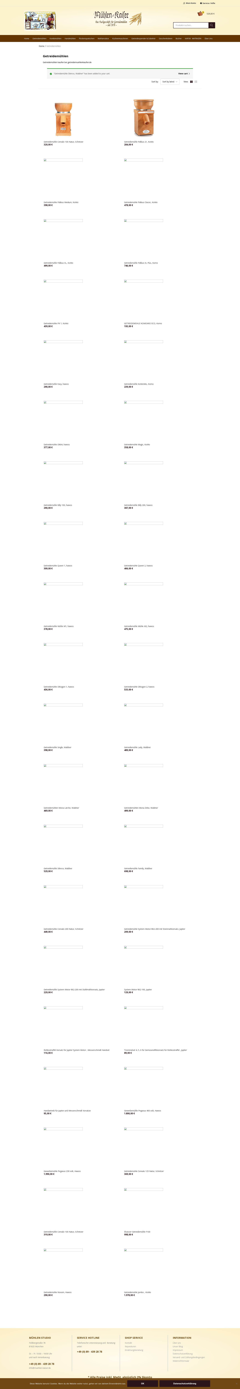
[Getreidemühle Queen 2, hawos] (143, 541)
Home (26, 38)
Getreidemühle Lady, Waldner (137, 747)
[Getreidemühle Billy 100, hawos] (63, 480)
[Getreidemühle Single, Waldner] (63, 722)
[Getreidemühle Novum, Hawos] (63, 1267)
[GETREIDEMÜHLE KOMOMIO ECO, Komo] (143, 298)
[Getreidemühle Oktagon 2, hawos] (143, 662)
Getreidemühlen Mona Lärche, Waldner (61, 808)
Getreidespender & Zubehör (143, 38)
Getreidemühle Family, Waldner (138, 868)
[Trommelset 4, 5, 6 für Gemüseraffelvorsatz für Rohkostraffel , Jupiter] (143, 1025)
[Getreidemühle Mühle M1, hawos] (63, 601)
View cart (183, 73)
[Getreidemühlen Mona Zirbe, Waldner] (143, 783)
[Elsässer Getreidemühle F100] (143, 1207)
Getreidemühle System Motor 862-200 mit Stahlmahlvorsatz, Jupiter (74, 989)
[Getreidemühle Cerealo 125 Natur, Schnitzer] (143, 1146)
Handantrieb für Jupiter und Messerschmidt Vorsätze (67, 1110)
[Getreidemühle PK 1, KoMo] (63, 298)
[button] (205, 14)
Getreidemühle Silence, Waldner (58, 868)
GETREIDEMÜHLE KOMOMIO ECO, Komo (143, 323)
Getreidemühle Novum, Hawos (58, 1292)
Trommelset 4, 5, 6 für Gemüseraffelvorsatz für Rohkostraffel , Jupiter (155, 1050)
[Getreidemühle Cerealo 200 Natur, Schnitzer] (63, 904)
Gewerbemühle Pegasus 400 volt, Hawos (142, 1110)
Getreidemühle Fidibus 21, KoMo (139, 141)
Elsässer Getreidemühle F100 (137, 1231)
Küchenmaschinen (120, 38)
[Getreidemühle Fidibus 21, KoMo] (143, 117)
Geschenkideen (165, 38)
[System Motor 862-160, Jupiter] (143, 965)
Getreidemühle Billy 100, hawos (58, 505)
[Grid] (191, 81)
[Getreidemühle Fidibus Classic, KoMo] (143, 177)
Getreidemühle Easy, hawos (56, 384)
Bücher (179, 38)
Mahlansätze (103, 38)
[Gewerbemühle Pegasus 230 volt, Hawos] (63, 1146)
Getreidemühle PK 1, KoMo (56, 323)
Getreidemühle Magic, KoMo (137, 444)
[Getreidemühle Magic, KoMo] (143, 420)
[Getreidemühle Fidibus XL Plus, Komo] (143, 238)
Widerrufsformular (181, 1361)
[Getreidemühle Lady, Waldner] (143, 722)
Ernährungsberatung (134, 1350)
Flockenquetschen (86, 38)
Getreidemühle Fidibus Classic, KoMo (141, 202)
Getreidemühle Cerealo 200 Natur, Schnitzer (63, 929)
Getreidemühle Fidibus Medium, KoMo (61, 202)
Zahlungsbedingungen (195, 1357)
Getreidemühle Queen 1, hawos (58, 565)
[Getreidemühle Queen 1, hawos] (63, 541)
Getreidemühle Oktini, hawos (57, 444)
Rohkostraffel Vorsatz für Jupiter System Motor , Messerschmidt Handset (76, 1050)
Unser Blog (178, 1346)
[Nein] (236, 1383)
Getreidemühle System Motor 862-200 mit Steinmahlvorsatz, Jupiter (154, 929)
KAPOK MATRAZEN (193, 38)
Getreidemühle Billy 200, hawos (138, 505)
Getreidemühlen (39, 38)
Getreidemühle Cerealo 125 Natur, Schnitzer (144, 1171)
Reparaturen (130, 1346)
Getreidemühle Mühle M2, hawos (139, 626)
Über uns (208, 38)
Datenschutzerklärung (182, 1353)
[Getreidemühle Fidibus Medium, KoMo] (63, 177)
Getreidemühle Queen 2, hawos (138, 565)
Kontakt (128, 1343)
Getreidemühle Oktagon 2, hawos (139, 686)
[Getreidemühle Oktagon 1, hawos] (63, 662)
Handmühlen (70, 38)
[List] (196, 81)
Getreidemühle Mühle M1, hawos (59, 626)
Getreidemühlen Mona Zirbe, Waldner (141, 808)
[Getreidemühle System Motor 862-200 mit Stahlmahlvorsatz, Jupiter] (63, 965)
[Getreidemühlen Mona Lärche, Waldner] (63, 783)
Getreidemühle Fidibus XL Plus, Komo (141, 263)
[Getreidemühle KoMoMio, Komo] (143, 359)
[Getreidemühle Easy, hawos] (63, 359)
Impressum (178, 1350)
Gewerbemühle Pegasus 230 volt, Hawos (62, 1171)
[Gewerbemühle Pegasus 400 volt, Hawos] (143, 1086)
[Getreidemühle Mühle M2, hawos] (143, 601)
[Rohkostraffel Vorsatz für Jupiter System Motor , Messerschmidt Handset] (63, 1025)
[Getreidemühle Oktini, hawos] (63, 420)
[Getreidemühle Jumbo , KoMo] (143, 1267)
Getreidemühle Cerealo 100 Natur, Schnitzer (63, 141)
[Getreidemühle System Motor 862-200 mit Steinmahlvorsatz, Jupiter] (143, 904)
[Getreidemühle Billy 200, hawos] (143, 480)
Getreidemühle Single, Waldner (57, 747)
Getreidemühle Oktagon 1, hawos (59, 686)
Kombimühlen (55, 38)
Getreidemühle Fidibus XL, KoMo (58, 263)
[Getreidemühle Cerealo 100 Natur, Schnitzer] (63, 117)
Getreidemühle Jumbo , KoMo (137, 1292)
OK (142, 1383)
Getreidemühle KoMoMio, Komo (139, 384)
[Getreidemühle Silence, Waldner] (63, 843)
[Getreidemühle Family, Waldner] (143, 843)
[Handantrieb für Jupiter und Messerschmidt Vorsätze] (63, 1086)
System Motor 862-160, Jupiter (138, 989)
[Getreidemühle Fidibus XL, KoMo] (63, 238)
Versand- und (179, 1357)
